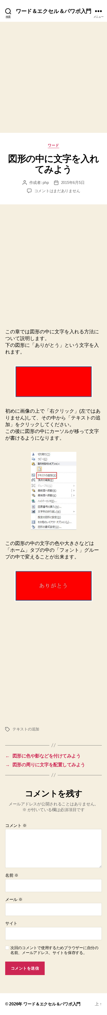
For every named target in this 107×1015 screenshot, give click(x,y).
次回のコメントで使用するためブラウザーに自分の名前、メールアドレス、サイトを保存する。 (54, 950)
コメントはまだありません (57, 191)
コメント (15, 825)
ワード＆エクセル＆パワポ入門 (53, 11)
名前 (11, 875)
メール (14, 899)
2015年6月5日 (73, 182)
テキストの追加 (25, 729)
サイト (11, 923)
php (46, 182)
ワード (53, 145)
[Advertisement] (53, 77)
